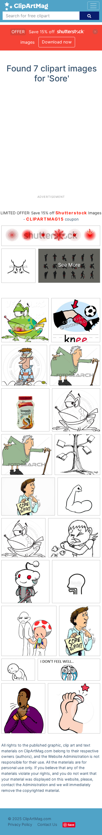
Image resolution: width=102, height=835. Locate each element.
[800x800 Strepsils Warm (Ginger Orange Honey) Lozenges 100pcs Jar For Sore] (25, 412)
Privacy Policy (20, 824)
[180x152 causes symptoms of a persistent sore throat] (74, 540)
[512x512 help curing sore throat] (25, 584)
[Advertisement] (51, 141)
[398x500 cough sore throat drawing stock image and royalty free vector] (23, 710)
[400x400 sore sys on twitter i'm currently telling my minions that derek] (77, 456)
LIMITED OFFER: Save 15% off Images (51, 213)
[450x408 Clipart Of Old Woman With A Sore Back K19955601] (75, 367)
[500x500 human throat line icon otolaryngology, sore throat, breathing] (76, 584)
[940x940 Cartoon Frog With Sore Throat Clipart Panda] (76, 412)
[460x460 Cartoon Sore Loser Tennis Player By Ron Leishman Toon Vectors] (24, 367)
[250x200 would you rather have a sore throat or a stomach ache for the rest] (18, 672)
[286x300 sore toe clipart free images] (74, 710)
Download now (57, 41)
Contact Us (47, 824)
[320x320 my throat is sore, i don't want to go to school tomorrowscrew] (29, 633)
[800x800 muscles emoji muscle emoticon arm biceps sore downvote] (79, 499)
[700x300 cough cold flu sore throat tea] (69, 672)
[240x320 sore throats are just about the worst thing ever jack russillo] (79, 633)
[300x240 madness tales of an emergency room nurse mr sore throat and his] (28, 499)
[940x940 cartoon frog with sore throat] (23, 540)
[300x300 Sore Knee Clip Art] (76, 322)
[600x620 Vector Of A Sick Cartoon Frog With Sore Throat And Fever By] (25, 322)
